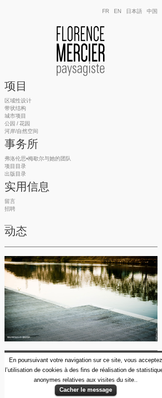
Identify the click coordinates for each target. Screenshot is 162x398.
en (118, 11)
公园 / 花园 (17, 123)
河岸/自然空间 (21, 131)
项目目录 (15, 166)
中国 (152, 11)
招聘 (9, 209)
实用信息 (27, 187)
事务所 (21, 144)
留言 (9, 201)
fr (105, 11)
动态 (15, 231)
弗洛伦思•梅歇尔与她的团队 (37, 158)
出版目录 (15, 174)
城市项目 (15, 116)
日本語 (134, 11)
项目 (15, 86)
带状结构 (15, 108)
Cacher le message (85, 389)
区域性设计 (18, 100)
